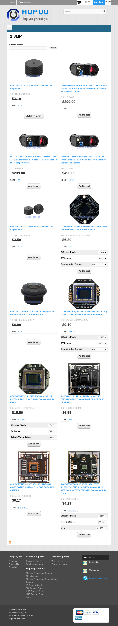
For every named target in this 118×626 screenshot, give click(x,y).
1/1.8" (71, 180)
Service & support (35, 557)
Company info (15, 557)
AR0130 (21, 507)
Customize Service (34, 561)
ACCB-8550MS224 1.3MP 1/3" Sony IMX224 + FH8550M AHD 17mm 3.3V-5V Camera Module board (32, 399)
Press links (13, 567)
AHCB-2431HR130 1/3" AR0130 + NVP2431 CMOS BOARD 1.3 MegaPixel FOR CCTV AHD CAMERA (32, 487)
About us (13, 561)
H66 (70, 247)
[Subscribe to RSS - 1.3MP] (10, 542)
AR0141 (72, 419)
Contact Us (14, 564)
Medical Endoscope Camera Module (42, 579)
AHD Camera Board (35, 594)
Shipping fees (32, 576)
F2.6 (20, 331)
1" (69, 108)
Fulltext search (16, 44)
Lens (28, 597)
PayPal (87, 612)
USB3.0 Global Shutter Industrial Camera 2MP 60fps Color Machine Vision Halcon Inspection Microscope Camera (83, 160)
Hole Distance (68, 522)
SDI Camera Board (34, 588)
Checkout (99, 2)
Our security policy (60, 564)
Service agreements (35, 564)
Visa (95, 612)
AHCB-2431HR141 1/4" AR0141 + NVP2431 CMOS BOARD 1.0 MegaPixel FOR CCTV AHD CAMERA (82, 399)
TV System (66, 258)
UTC (63, 528)
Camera (29, 582)
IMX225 (72, 331)
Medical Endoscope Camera (39, 573)
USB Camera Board (35, 591)
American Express (78, 618)
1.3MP (13, 105)
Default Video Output (71, 264)
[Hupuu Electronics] (27, 19)
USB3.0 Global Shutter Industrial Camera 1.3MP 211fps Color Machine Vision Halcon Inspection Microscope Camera (84, 88)
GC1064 (72, 510)
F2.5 (20, 105)
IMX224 (21, 419)
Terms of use (57, 561)
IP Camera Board (34, 585)
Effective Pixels (68, 252)
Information (94, 562)
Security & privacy (60, 557)
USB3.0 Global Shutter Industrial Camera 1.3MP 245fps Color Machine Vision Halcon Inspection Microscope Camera (33, 160)
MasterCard (79, 612)
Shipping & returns (35, 568)
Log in (12, 2)
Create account (24, 2)
